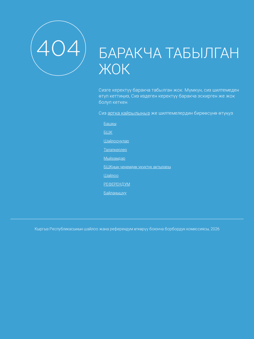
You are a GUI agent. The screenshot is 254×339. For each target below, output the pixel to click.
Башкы (110, 123)
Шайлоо (111, 175)
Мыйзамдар (114, 158)
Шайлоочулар (116, 141)
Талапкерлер (115, 149)
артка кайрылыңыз (129, 113)
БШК (108, 132)
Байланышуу (115, 193)
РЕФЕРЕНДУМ (117, 184)
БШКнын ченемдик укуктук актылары (137, 167)
